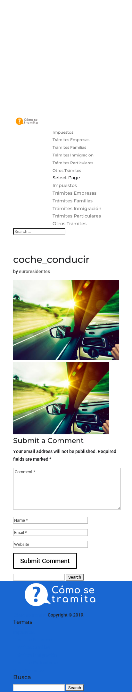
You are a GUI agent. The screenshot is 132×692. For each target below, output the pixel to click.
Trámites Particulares (73, 162)
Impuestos (63, 132)
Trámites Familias (69, 147)
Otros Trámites (67, 170)
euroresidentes (34, 271)
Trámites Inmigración (73, 155)
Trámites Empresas (71, 139)
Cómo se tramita (30, 614)
